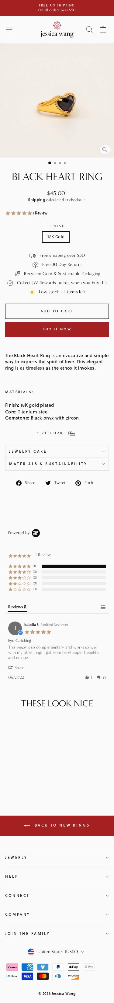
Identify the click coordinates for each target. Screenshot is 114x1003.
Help (11, 876)
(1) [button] (34, 566)
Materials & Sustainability (48, 463)
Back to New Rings (61, 825)
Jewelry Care (28, 451)
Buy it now (57, 329)
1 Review (40, 213)
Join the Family (27, 933)
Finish (57, 226)
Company (17, 914)
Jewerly (16, 857)
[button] (19, 667)
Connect (17, 895)
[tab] (17, 608)
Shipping (36, 199)
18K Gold (56, 237)
